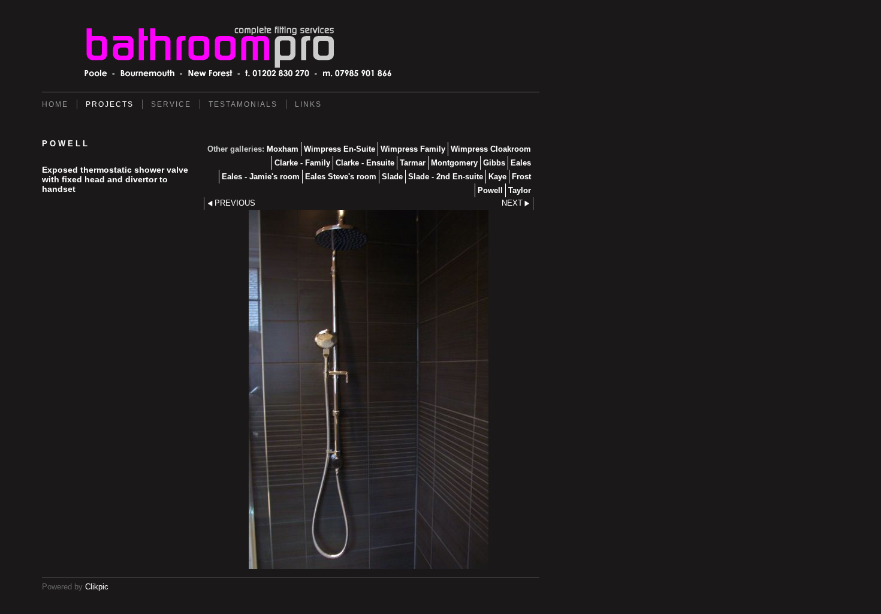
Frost (521, 176)
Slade (392, 176)
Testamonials (243, 104)
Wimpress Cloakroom (491, 149)
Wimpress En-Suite (339, 149)
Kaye (497, 176)
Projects (110, 104)
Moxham (282, 149)
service (171, 104)
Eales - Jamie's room (261, 176)
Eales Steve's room (340, 176)
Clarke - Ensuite (365, 162)
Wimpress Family (413, 149)
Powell (490, 190)
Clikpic (96, 586)
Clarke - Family (302, 162)
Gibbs (494, 162)
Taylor (519, 190)
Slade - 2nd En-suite (445, 176)
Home (55, 104)
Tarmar (413, 162)
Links (308, 104)
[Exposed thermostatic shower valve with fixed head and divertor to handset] (368, 389)
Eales (521, 162)
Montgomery (454, 162)
